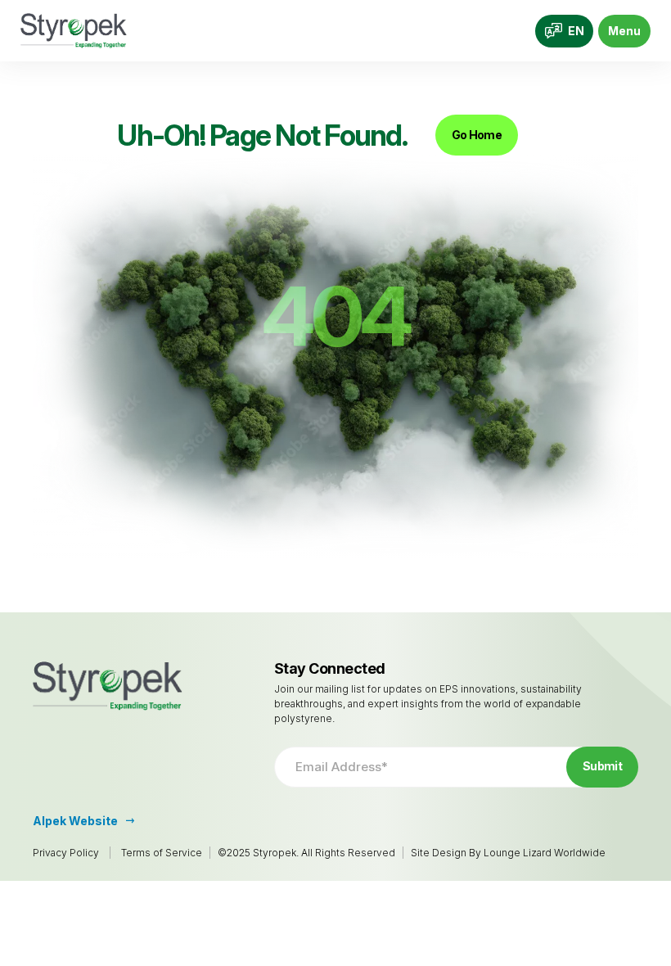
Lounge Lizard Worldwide (545, 852)
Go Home (477, 135)
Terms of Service (161, 852)
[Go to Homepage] (73, 30)
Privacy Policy (66, 852)
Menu (624, 31)
